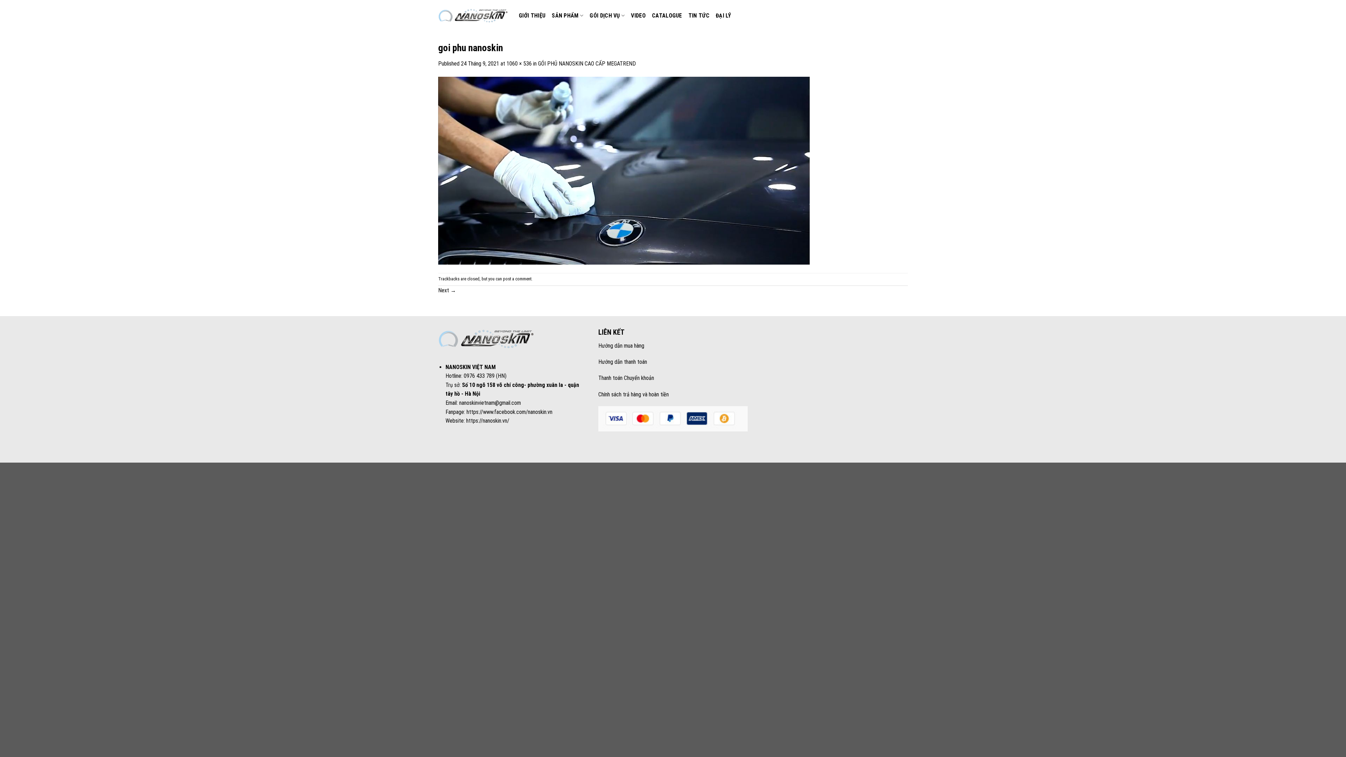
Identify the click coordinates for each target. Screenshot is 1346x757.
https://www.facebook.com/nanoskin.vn (509, 412)
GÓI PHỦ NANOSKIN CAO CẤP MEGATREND (587, 63)
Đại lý (723, 15)
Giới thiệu (532, 15)
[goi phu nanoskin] (624, 170)
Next (447, 290)
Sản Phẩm (565, 15)
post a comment (517, 278)
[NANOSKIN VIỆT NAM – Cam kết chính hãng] (473, 16)
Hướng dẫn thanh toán (622, 362)
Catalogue (667, 15)
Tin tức (698, 15)
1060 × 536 (519, 63)
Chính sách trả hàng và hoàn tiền (633, 394)
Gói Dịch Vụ (605, 15)
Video (638, 15)
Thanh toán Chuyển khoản (626, 378)
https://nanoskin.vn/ (487, 420)
